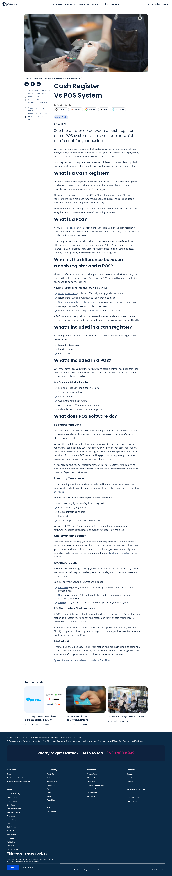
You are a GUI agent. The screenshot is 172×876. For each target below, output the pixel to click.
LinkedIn (39, 84)
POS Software (132, 801)
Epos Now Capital (133, 798)
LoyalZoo (63, 587)
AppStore (130, 794)
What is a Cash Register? (37, 93)
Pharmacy (11, 816)
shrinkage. (59, 491)
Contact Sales (153, 4)
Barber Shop (12, 798)
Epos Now (9, 4)
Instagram (86, 870)
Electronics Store (13, 812)
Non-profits (51, 811)
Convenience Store (14, 809)
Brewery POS (52, 781)
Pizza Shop (51, 800)
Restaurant (51, 804)
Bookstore (11, 838)
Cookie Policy (92, 793)
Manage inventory (67, 293)
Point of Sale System (74, 227)
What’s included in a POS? (37, 113)
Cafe (48, 778)
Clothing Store (12, 849)
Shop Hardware (111, 4)
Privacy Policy (92, 778)
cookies (36, 861)
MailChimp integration (119, 552)
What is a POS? (33, 97)
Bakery (49, 796)
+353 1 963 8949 (119, 753)
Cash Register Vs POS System (39, 90)
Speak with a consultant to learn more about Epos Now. (82, 660)
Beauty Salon (12, 801)
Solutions (57, 4)
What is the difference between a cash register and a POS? (38, 102)
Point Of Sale (61, 117)
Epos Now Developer (94, 789)
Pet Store (10, 846)
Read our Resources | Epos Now (37, 78)
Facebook (26, 84)
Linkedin (96, 870)
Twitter (33, 84)
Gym (48, 789)
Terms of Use (92, 774)
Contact (96, 4)
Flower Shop (11, 820)
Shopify (62, 602)
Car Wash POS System (15, 794)
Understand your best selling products (78, 302)
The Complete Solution (16, 778)
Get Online (91, 796)
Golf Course (11, 827)
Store (9, 774)
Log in (165, 4)
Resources (84, 4)
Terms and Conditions (95, 785)
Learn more (27, 867)
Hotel (49, 793)
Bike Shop (11, 805)
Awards (129, 778)
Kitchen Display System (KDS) (18, 781)
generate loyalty (93, 310)
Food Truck (51, 785)
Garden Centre (13, 831)
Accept (13, 867)
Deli (8, 823)
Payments (70, 4)
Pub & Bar (51, 774)
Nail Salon (11, 842)
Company (130, 781)
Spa (48, 807)
